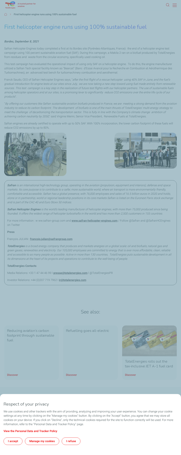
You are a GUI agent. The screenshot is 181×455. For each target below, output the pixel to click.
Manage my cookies (42, 441)
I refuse (71, 441)
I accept (13, 441)
